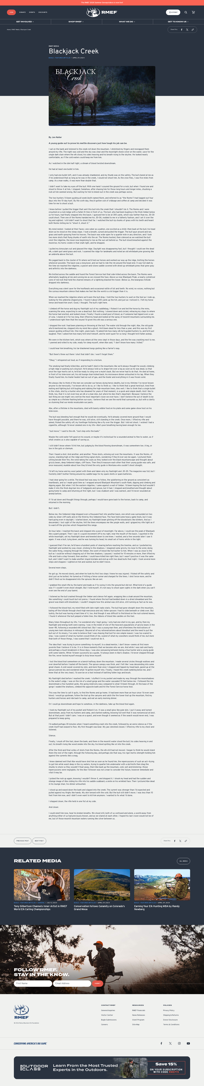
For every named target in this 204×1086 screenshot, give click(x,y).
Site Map (135, 1025)
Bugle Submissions (109, 1020)
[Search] (186, 12)
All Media (184, 861)
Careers (104, 1025)
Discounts (43, 12)
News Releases (138, 1015)
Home (9, 30)
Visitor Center (107, 1015)
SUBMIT (97, 983)
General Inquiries (108, 1010)
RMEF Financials (138, 1010)
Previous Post (23, 841)
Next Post (39, 841)
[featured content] (102, 1067)
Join (11, 12)
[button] (181, 29)
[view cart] (193, 12)
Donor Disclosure (170, 1020)
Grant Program (138, 1020)
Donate (22, 12)
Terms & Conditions (171, 1025)
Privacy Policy (168, 1010)
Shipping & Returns (171, 1015)
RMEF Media (15, 30)
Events (32, 12)
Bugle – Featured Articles (60, 58)
